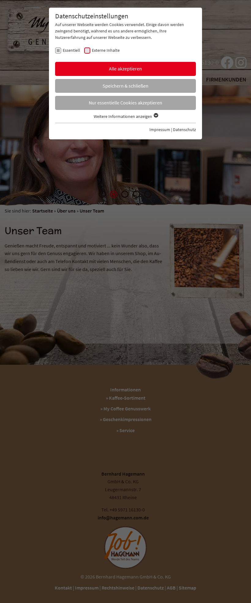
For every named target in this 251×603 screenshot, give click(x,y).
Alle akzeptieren (125, 69)
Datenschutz (184, 129)
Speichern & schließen (125, 86)
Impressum (159, 129)
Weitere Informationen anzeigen (123, 116)
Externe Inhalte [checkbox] (106, 50)
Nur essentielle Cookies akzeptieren (125, 103)
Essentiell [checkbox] (71, 50)
